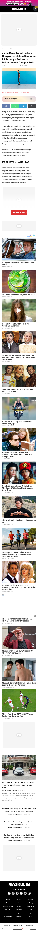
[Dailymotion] (29, 893)
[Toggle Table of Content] (30, 99)
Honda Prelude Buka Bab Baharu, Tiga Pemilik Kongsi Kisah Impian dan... (18, 785)
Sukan (12, 49)
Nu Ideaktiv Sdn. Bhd (17, 929)
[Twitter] (17, 893)
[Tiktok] (21, 893)
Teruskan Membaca (19, 212)
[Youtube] (25, 893)
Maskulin (4, 49)
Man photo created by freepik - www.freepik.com (15, 92)
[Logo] (19, 9)
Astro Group (33, 929)
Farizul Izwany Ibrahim (11, 66)
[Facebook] (9, 893)
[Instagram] (13, 893)
